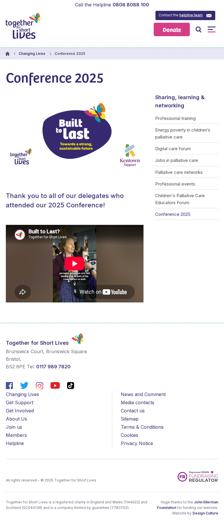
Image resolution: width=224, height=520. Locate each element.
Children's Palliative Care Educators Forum (180, 199)
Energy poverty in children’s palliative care (182, 133)
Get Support (19, 402)
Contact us (133, 411)
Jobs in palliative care (176, 160)
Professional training (175, 118)
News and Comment (143, 394)
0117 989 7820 (53, 367)
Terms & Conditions (142, 427)
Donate (172, 29)
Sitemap (130, 419)
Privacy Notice (137, 443)
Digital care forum (173, 148)
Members (16, 435)
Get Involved (20, 411)
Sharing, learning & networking (179, 101)
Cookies (129, 435)
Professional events (175, 184)
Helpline (15, 443)
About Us (16, 419)
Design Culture (205, 513)
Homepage (7, 53)
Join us (14, 427)
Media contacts (137, 402)
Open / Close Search (198, 29)
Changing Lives (32, 53)
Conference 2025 (172, 214)
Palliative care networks (179, 172)
